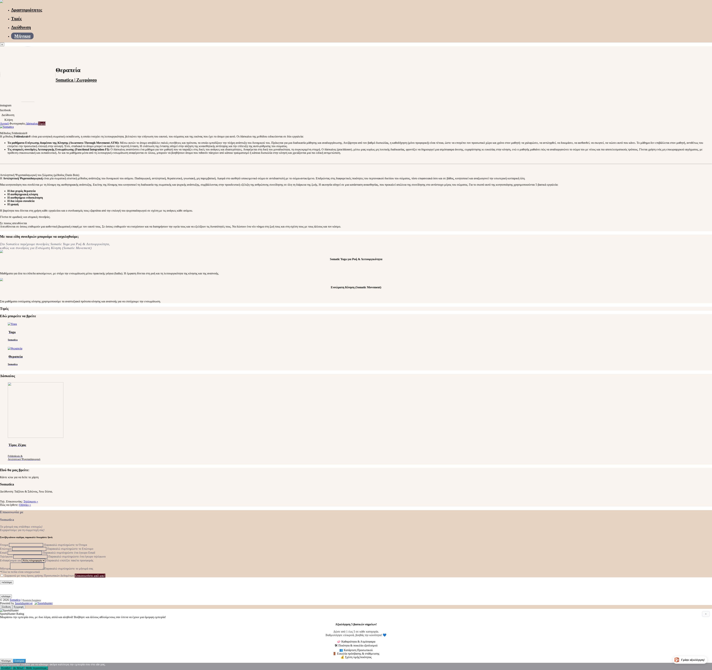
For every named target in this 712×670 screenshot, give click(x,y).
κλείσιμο (5, 596)
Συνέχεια (19, 660)
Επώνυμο (5, 548)
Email (3, 552)
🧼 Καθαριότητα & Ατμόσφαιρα (356, 641)
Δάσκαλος (32, 123)
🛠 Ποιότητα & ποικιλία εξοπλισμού (356, 645)
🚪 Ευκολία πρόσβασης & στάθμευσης (356, 653)
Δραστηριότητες (26, 9)
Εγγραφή (19, 607)
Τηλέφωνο (6, 556)
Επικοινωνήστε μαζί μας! (90, 575)
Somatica (15, 599)
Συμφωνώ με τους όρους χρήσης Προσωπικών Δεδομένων (39, 575)
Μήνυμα (22, 36)
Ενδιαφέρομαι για (10, 560)
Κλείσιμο (6, 660)
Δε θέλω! (18, 668)
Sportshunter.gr (24, 603)
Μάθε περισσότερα (36, 668)
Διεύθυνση (21, 27)
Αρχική (4, 123)
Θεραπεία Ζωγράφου (31, 600)
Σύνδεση (6, 607)
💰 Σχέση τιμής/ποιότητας (356, 657)
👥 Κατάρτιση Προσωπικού (356, 650)
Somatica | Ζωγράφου (76, 79)
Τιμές (16, 18)
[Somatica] (1, 2)
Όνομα (4, 544)
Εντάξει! (5, 668)
